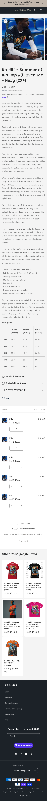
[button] (5, 10)
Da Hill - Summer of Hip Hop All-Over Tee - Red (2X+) (11, 587)
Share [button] (6, 398)
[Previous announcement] (4, 3)
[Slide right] (29, 65)
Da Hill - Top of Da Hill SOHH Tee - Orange (12, 663)
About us (8, 697)
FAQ (7, 720)
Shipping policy (25, 796)
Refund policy (14, 792)
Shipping (5, 90)
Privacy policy (26, 792)
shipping (22, 534)
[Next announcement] (42, 3)
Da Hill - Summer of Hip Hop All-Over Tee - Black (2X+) (33, 587)
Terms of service (11, 703)
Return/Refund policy (13, 708)
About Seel (9, 714)
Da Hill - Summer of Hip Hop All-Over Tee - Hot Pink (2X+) (33, 625)
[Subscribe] (37, 736)
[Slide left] (18, 65)
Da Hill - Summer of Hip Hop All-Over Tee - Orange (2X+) (12, 625)
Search (8, 691)
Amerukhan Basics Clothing (22, 789)
